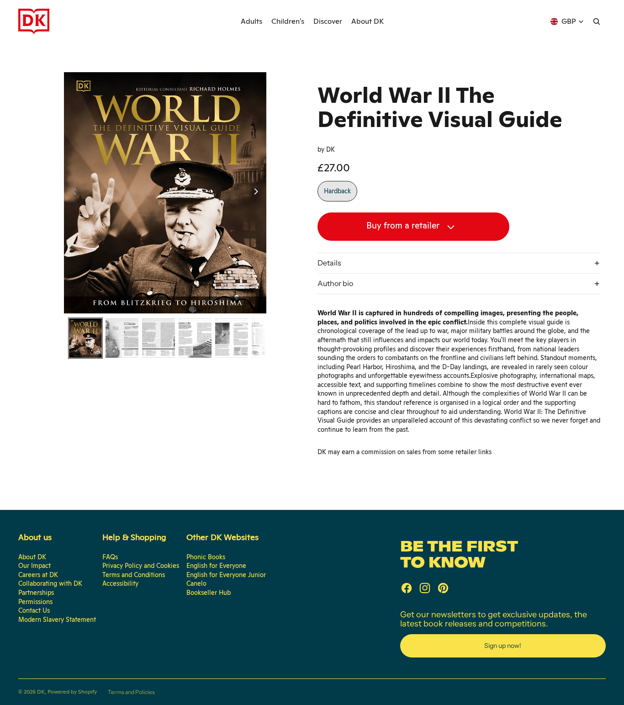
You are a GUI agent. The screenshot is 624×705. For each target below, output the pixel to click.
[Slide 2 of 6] (122, 338)
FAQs (110, 557)
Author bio (335, 283)
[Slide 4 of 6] (195, 338)
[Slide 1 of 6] (85, 338)
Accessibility (120, 583)
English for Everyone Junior (226, 575)
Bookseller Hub (208, 592)
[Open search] (597, 21)
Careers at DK (38, 575)
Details (329, 262)
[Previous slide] (71, 193)
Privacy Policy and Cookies (140, 566)
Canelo (196, 583)
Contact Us (34, 610)
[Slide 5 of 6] (231, 338)
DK (41, 691)
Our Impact (34, 566)
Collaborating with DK (50, 583)
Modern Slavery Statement (57, 619)
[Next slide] (258, 193)
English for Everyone (216, 566)
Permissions (35, 602)
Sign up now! (502, 645)
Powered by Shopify (72, 691)
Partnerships (36, 592)
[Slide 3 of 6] (158, 338)
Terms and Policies (131, 692)
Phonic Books (205, 557)
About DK (32, 557)
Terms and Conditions (133, 575)
